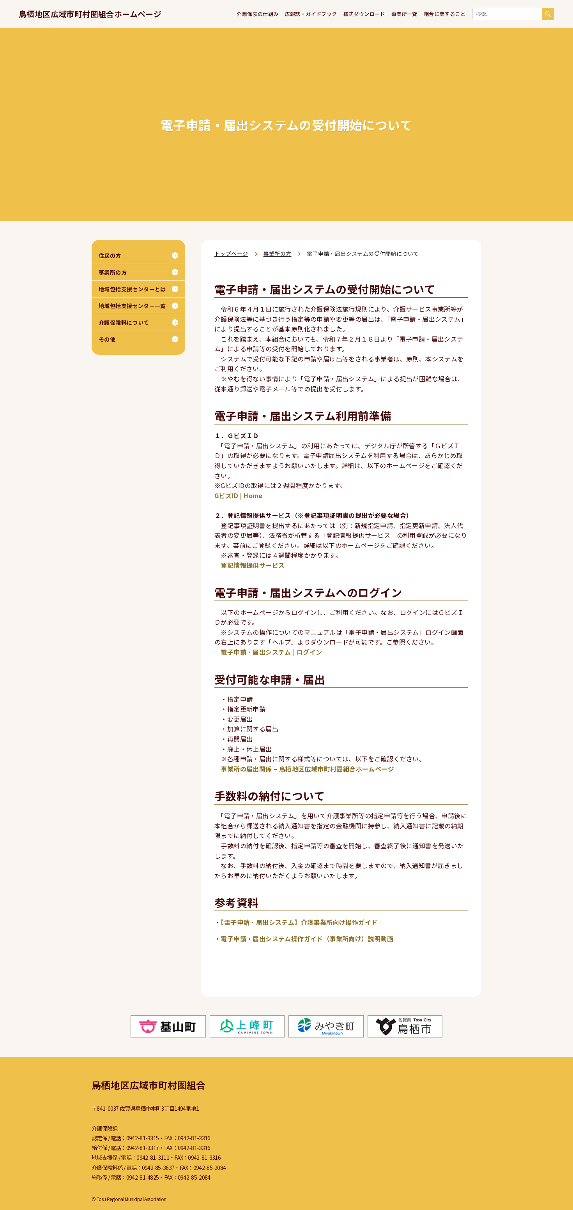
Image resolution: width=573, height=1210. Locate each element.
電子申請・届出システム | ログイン (271, 652)
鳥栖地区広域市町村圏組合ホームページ (90, 13)
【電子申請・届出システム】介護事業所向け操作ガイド (299, 922)
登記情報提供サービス (253, 565)
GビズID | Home (238, 495)
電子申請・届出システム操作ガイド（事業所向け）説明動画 (307, 938)
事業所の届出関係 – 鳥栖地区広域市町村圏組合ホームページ (307, 768)
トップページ (231, 253)
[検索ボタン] (548, 14)
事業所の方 (278, 253)
